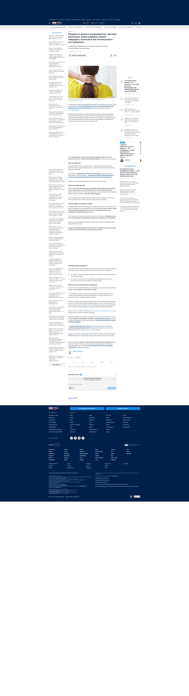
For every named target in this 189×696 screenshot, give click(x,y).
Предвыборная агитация (55, 429)
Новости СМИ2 (72, 398)
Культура (91, 420)
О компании (52, 420)
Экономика (126, 424)
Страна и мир (126, 420)
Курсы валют (96, 19)
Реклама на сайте (53, 415)
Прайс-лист (52, 417)
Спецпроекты (126, 427)
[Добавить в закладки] (111, 55)
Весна (71, 420)
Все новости (57, 33)
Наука (90, 427)
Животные (73, 429)
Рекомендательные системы (101, 482)
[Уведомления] (136, 23)
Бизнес (72, 417)
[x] (83, 438)
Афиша (83, 19)
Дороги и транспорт (75, 424)
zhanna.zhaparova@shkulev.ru (55, 491)
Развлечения (109, 427)
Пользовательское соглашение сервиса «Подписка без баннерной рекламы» (111, 484)
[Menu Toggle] (49, 23)
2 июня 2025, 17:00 (72, 51)
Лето (90, 422)
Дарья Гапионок (78, 351)
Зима (90, 415)
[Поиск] (132, 23)
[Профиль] (139, 23)
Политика (108, 420)
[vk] (75, 438)
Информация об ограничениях (101, 478)
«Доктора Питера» (73, 110)
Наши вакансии (53, 424)
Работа (108, 424)
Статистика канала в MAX (55, 431)
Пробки (103, 19)
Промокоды (117, 19)
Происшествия (110, 422)
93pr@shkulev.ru (115, 476)
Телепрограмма (75, 19)
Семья (107, 431)
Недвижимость (53, 19)
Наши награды (52, 422)
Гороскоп (88, 19)
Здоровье (72, 431)
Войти (73, 388)
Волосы (71, 357)
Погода (68, 19)
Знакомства (61, 19)
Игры (111, 19)
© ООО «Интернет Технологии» (72, 496)
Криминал (92, 417)
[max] (79, 438)
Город (71, 422)
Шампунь (78, 357)
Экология (125, 422)
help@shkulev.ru (58, 487)
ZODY (107, 19)
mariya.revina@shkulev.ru (54, 493)
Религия (108, 429)
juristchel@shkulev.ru (82, 486)
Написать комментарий (78, 55)
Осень (107, 417)
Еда (71, 427)
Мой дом (91, 424)
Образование (92, 431)
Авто (71, 415)
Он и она (108, 415)
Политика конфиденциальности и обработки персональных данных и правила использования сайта (116, 486)
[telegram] (71, 438)
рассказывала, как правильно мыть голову (103, 311)
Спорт (124, 415)
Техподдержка (52, 427)
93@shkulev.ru (65, 485)
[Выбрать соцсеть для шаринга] (115, 55)
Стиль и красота (127, 417)
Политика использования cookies (102, 480)
